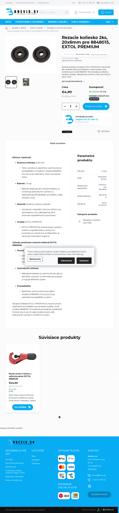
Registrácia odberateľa (14, 477)
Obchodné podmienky (25, 3)
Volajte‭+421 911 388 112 (86, 119)
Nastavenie (35, 259)
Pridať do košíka (93, 106)
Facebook (36, 463)
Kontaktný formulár (99, 494)
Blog (33, 456)
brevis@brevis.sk (99, 475)
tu (82, 254)
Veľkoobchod (43, 3)
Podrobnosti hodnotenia (99, 54)
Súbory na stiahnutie (13, 480)
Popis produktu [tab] (57, 143)
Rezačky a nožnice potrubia (91, 221)
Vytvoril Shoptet (88, 510)
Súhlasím (84, 260)
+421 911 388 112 (99, 480)
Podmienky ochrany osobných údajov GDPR (15, 472)
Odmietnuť (66, 260)
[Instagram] (89, 486)
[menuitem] (9, 22)
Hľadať (66, 12)
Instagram (36, 460)
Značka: (72, 61)
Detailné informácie (72, 81)
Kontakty (9, 3)
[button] (59, 417)
